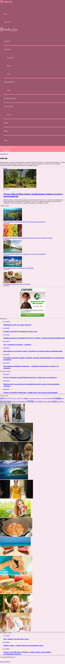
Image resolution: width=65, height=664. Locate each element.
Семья (8, 90)
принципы (50, 401)
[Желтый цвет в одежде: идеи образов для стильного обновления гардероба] (16, 498)
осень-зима (24, 401)
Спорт (8, 74)
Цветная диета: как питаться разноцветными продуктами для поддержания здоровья (27, 238)
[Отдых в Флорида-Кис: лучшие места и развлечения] (12, 266)
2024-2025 (7, 398)
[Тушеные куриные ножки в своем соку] (16, 536)
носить (16, 401)
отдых (30, 400)
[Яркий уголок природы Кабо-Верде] (15, 555)
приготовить (44, 401)
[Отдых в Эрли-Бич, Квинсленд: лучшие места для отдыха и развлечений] (12, 252)
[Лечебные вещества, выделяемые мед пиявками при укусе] (16, 574)
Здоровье (6, 49)
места (2, 401)
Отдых (5, 122)
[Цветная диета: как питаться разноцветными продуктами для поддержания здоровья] (12, 236)
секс (58, 401)
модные (8, 401)
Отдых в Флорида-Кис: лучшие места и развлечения (18, 268)
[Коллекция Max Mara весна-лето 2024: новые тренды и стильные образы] (16, 460)
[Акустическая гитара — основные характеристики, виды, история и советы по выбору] (16, 441)
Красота (9, 114)
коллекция (49, 398)
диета (26, 398)
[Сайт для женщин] (6, 4)
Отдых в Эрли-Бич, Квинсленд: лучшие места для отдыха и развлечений (24, 254)
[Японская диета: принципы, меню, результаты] (12, 282)
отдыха (36, 401)
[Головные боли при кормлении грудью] (15, 631)
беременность (14, 398)
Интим (9, 65)
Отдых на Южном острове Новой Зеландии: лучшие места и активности (24, 221)
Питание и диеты (9, 98)
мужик (13, 401)
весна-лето (20, 398)
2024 (2, 398)
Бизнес (5, 131)
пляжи (40, 401)
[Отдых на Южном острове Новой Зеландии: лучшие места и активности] (12, 220)
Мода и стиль (8, 106)
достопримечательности (35, 398)
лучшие (57, 398)
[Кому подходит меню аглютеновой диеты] (16, 593)
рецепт (54, 401)
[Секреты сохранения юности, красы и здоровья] (15, 517)
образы (19, 401)
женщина (44, 398)
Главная (2, 154)
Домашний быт (9, 82)
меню (63, 398)
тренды (61, 401)
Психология (10, 57)
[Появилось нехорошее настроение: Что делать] (16, 612)
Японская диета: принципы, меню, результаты (16, 284)
